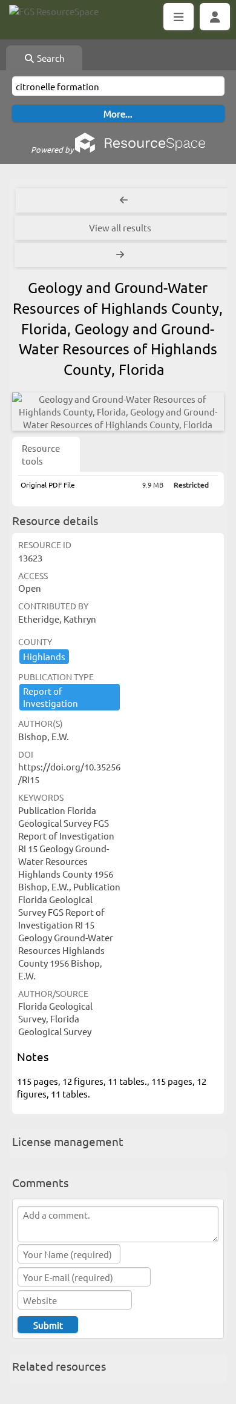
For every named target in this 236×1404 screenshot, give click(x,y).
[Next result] (121, 255)
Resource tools (41, 454)
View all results (120, 227)
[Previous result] (124, 200)
